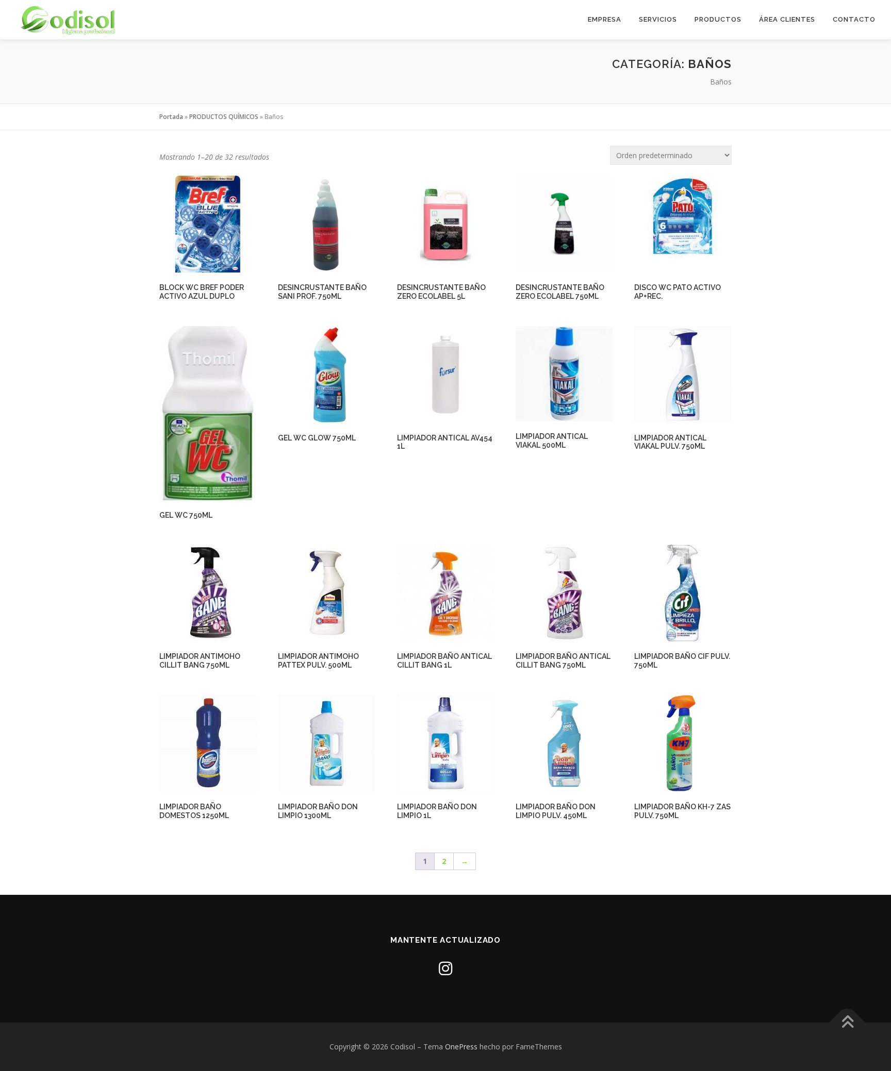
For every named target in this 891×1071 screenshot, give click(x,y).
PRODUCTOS (718, 19)
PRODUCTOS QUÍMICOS (223, 116)
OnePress (461, 1046)
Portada (171, 116)
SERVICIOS (658, 19)
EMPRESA (604, 19)
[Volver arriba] (847, 1022)
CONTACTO (854, 19)
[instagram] (445, 968)
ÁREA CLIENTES (787, 19)
